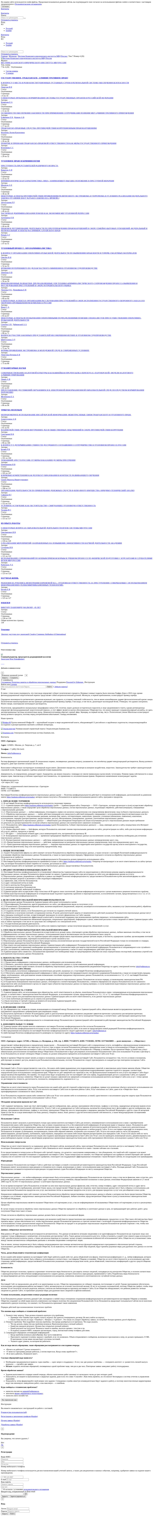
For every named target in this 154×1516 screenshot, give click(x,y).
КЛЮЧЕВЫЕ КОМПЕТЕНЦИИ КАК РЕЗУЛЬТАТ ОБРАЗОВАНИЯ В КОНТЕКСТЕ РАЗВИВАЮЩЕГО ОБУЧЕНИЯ (50, 475)
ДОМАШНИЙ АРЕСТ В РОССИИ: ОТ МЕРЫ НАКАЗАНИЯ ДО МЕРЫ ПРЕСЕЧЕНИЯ (38, 460)
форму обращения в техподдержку (29, 1393)
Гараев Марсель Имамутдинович (14, 480)
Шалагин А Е (6, 185)
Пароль (4, 1511)
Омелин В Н (6, 257)
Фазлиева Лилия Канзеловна (13, 133)
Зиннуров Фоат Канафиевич (12, 659)
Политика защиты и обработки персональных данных (34, 682)
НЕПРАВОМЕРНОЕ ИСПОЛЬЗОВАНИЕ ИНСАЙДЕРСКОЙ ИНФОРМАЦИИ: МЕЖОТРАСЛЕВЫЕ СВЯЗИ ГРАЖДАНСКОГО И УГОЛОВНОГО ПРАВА (66, 415)
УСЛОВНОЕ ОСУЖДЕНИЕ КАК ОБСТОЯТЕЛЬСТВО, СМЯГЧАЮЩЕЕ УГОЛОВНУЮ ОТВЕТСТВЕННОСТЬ (48, 506)
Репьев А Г (5, 235)
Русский (9, 28)
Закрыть (5, 678)
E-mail (3, 1479)
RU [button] (2, 24)
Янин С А (5, 307)
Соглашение (6, 682)
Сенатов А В (6, 324)
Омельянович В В (8, 532)
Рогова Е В (5, 589)
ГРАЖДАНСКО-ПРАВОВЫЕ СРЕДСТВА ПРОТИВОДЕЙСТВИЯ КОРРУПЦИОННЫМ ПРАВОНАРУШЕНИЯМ (49, 128)
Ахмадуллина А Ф (8, 419)
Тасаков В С (6, 510)
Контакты (5, 9)
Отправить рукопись (9, 20)
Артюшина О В (7, 218)
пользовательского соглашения (36, 1489)
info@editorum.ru (14, 753)
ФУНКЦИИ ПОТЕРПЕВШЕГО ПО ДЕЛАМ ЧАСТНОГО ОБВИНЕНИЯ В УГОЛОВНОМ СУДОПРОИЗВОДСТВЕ (49, 268)
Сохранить (14, 678)
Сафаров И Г (6, 495)
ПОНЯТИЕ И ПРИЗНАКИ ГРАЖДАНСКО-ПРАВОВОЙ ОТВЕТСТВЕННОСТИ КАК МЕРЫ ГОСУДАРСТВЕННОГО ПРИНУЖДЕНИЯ (58, 143)
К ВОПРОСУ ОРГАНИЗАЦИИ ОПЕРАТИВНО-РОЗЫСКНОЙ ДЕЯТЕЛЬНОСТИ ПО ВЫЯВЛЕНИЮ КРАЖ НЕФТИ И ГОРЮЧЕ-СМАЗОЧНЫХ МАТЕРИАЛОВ (69, 253)
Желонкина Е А (7, 397)
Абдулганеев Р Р (8, 202)
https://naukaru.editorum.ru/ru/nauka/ (21, 797)
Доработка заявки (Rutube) (12, 1425)
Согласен (5, 6)
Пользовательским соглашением (28, 4)
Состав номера (12, 71)
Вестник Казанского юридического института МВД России (42, 56)
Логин (3, 1509)
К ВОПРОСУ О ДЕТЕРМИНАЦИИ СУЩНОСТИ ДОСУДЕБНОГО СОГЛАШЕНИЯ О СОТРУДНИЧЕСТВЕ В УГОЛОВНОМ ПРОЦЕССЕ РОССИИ (63, 445)
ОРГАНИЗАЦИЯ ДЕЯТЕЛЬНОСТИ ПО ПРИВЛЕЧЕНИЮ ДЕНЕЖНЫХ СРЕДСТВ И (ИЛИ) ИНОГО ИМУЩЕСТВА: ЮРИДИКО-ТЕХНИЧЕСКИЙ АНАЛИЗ (67, 490)
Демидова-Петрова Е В (10, 355)
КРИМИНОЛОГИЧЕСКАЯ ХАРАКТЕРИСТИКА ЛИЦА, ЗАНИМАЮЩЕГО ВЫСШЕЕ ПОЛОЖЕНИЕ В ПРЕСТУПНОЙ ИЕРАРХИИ (57, 181)
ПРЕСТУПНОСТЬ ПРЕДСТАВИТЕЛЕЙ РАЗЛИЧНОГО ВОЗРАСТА (29, 166)
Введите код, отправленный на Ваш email (18, 1492)
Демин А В (5, 379)
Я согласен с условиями (13, 1489)
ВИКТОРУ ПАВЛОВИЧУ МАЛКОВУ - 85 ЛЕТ (21, 607)
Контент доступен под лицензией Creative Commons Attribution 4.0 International (33, 634)
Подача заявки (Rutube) (10, 1420)
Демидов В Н (6, 87)
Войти (49, 687)
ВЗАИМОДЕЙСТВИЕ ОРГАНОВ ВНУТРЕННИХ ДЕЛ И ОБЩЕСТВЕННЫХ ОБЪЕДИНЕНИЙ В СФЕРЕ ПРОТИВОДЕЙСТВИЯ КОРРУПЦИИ (62, 430)
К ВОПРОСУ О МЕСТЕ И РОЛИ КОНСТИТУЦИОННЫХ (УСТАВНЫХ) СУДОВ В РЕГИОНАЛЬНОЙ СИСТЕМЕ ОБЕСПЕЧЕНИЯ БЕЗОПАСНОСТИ (65, 83)
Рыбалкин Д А (7, 565)
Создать (13, 684)
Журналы (13, 56)
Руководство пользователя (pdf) (14, 1412)
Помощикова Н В (8, 465)
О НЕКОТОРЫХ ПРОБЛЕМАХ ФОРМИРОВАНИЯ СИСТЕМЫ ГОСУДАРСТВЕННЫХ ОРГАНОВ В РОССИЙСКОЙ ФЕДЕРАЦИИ (57, 98)
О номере (10, 73)
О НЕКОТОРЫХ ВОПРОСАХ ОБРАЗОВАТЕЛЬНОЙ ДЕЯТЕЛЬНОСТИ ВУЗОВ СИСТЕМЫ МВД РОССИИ (46, 528)
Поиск (3, 15)
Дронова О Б (6, 290)
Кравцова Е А (7, 102)
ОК (26, 1494)
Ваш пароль (6, 1482)
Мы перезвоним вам (9, 1400)
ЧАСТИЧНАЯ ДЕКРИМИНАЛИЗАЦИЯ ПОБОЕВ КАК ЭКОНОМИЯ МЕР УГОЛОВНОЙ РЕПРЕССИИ (45, 213)
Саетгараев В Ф (7, 434)
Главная (4, 56)
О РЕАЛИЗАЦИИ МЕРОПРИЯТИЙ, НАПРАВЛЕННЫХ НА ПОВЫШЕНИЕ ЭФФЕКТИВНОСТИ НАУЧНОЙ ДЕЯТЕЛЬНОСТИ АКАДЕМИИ (61, 543)
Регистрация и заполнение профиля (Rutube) (19, 1416)
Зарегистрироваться (17, 1496)
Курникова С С (7, 148)
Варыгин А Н (6, 170)
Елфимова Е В (7, 117)
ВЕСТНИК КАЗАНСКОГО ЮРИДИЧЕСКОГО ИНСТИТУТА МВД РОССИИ (33, 63)
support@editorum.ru (31, 1391)
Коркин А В (19, 117)
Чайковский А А (20, 324)
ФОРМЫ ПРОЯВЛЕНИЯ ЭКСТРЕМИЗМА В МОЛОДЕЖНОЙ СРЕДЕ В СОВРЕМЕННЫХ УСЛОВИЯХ (45, 350)
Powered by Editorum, (75, 682)
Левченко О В (6, 273)
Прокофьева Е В (19, 290)
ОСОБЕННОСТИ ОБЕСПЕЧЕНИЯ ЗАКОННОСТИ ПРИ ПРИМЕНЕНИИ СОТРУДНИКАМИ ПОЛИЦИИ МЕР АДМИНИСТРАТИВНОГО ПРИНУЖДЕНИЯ (67, 113)
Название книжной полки (12, 675)
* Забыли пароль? (60, 687)
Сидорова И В (7, 547)
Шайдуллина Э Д (8, 340)
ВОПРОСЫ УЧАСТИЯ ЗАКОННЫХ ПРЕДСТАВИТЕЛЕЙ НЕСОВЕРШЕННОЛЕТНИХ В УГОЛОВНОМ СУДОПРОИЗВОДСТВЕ (56, 335)
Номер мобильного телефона (13, 1467)
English (9, 31)
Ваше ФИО (5, 1457)
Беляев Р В (5, 449)
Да (2, 1445)
